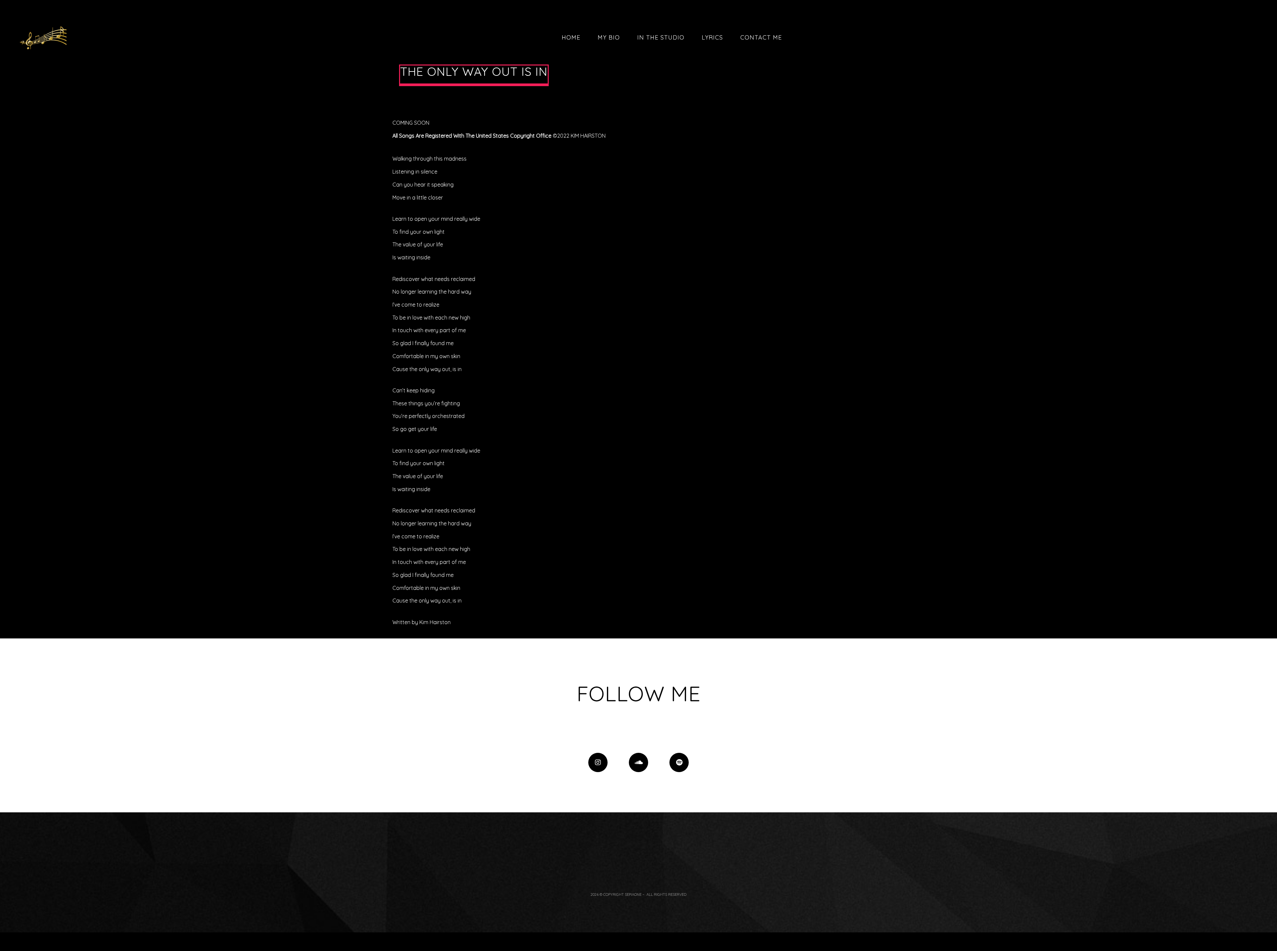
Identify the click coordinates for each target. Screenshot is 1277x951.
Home (571, 37)
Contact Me (761, 37)
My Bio (609, 37)
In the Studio (660, 37)
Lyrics (712, 37)
